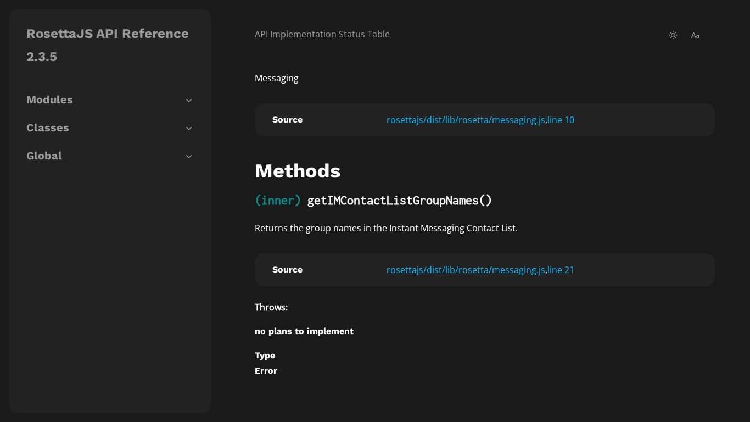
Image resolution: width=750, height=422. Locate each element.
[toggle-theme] (673, 35)
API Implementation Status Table (322, 34)
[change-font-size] (695, 35)
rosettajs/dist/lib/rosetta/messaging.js (466, 120)
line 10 (560, 120)
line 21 (560, 270)
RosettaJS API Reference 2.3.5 (107, 45)
